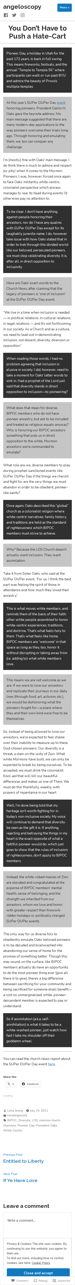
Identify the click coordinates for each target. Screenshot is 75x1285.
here (51, 1064)
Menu (66, 7)
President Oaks (46, 1126)
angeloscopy (22, 6)
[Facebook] (6, 15)
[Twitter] (14, 15)
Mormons (9, 1126)
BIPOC (12, 1120)
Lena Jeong (15, 1111)
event (61, 102)
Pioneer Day (26, 1126)
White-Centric (12, 1130)
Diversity (24, 1120)
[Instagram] (21, 15)
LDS (35, 1120)
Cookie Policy (41, 1263)
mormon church (49, 1120)
